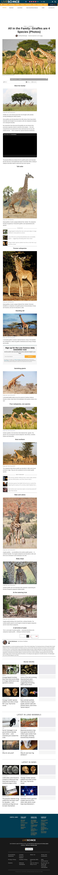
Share (6, 81)
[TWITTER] (9, 643)
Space (34, 4)
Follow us (28, 81)
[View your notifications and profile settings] (52, 2)
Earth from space (24, 822)
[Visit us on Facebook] (26, 1)
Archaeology (11, 4)
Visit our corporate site (31, 845)
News (41, 35)
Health (17, 4)
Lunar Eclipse (19, 7)
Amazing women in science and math (34, 826)
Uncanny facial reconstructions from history (34, 833)
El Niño (43, 7)
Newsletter (34, 81)
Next (37, 636)
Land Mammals (31, 26)
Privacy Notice (6, 360)
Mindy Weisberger (23, 35)
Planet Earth (28, 4)
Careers (10, 863)
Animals (5, 4)
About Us (32, 854)
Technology (39, 4)
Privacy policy (12, 859)
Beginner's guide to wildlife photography (44, 823)
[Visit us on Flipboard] (33, 1)
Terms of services (18, 359)
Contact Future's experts (21, 856)
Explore (45, 4)
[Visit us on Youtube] (31, 1)
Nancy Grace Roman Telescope (32, 7)
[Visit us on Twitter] (28, 1)
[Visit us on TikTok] (35, 1)
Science (22, 4)
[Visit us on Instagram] (29, 1)
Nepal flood (11, 7)
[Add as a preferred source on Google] (29, 849)
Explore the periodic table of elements (34, 829)
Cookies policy (23, 859)
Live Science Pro (51, 7)
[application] (20, 145)
